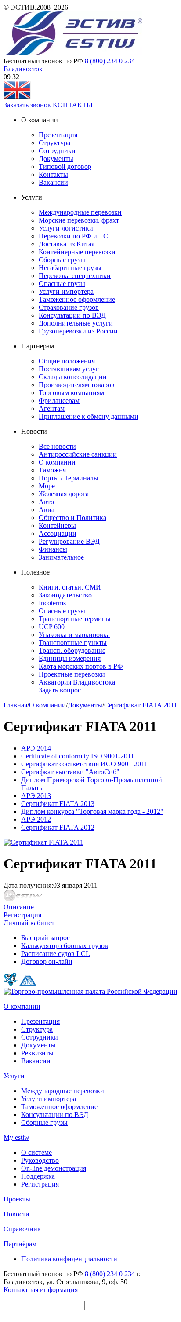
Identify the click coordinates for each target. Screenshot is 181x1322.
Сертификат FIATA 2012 (57, 827)
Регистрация (22, 915)
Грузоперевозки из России (78, 331)
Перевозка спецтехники (75, 275)
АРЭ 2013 (36, 795)
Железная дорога (64, 494)
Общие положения (67, 361)
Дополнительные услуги (76, 323)
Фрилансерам (59, 400)
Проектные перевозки (72, 674)
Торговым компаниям (71, 392)
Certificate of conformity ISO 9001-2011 (77, 756)
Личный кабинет (29, 922)
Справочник (22, 1229)
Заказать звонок (27, 105)
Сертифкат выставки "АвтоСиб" (70, 772)
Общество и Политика (72, 517)
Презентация (58, 135)
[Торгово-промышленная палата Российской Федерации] (90, 991)
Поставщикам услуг (69, 369)
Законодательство (65, 595)
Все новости (57, 446)
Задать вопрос (60, 690)
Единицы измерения (70, 658)
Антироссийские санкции (78, 454)
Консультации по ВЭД (72, 315)
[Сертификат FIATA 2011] (43, 842)
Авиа (46, 509)
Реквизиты (37, 1053)
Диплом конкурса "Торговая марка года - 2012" (92, 811)
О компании (57, 462)
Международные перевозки (80, 212)
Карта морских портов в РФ (81, 666)
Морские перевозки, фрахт (79, 220)
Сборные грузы (62, 260)
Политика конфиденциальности (69, 1259)
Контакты (53, 174)
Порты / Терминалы (68, 478)
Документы (56, 158)
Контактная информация (41, 1289)
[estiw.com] (17, 97)
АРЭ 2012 (36, 819)
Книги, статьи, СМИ (70, 587)
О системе (36, 1152)
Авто (46, 501)
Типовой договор (65, 166)
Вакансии (53, 182)
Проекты (17, 1199)
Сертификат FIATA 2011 (140, 705)
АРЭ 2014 (36, 748)
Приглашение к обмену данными (88, 416)
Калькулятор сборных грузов (64, 945)
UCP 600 (52, 626)
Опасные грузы (62, 283)
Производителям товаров (77, 384)
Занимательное (61, 557)
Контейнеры (57, 525)
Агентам (52, 408)
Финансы (53, 549)
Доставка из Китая (66, 244)
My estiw (16, 1137)
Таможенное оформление (77, 299)
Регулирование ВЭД (69, 541)
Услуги (14, 1076)
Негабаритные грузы (70, 267)
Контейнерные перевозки (77, 252)
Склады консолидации (73, 377)
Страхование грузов (69, 307)
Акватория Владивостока (77, 682)
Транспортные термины (75, 619)
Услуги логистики (66, 228)
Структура (54, 142)
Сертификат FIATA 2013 (57, 803)
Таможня (52, 470)
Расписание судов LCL (55, 953)
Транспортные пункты (73, 642)
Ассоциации (57, 533)
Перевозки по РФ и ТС (73, 236)
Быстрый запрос (45, 937)
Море (47, 486)
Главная (15, 705)
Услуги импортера (66, 291)
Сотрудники (57, 150)
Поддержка (38, 1176)
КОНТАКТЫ (73, 105)
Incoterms (52, 603)
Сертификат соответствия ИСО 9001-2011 (84, 764)
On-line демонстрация (53, 1168)
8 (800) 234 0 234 (110, 61)
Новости (16, 1214)
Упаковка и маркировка (74, 634)
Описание (19, 907)
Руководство (40, 1160)
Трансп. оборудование (72, 650)
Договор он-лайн (46, 961)
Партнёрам (20, 1244)
